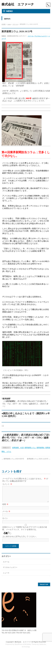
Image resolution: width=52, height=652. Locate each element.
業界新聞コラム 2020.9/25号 (13, 459)
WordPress (19, 644)
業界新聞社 (41, 448)
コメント (7, 484)
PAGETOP (44, 584)
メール (6, 511)
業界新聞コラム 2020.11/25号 (38, 459)
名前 (5, 504)
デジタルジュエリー (41, 36)
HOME (4, 24)
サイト (5, 518)
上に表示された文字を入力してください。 (20, 536)
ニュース (6, 573)
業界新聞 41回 (18, 448)
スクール (15, 24)
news (9, 24)
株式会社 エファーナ (18, 4)
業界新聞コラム (30, 448)
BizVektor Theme (30, 644)
